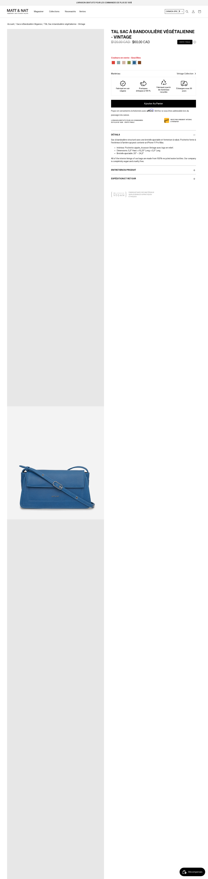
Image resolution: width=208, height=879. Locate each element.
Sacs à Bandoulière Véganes (29, 24)
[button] (187, 11)
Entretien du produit (123, 170)
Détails (115, 135)
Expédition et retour (123, 178)
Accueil (10, 24)
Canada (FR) (173, 12)
